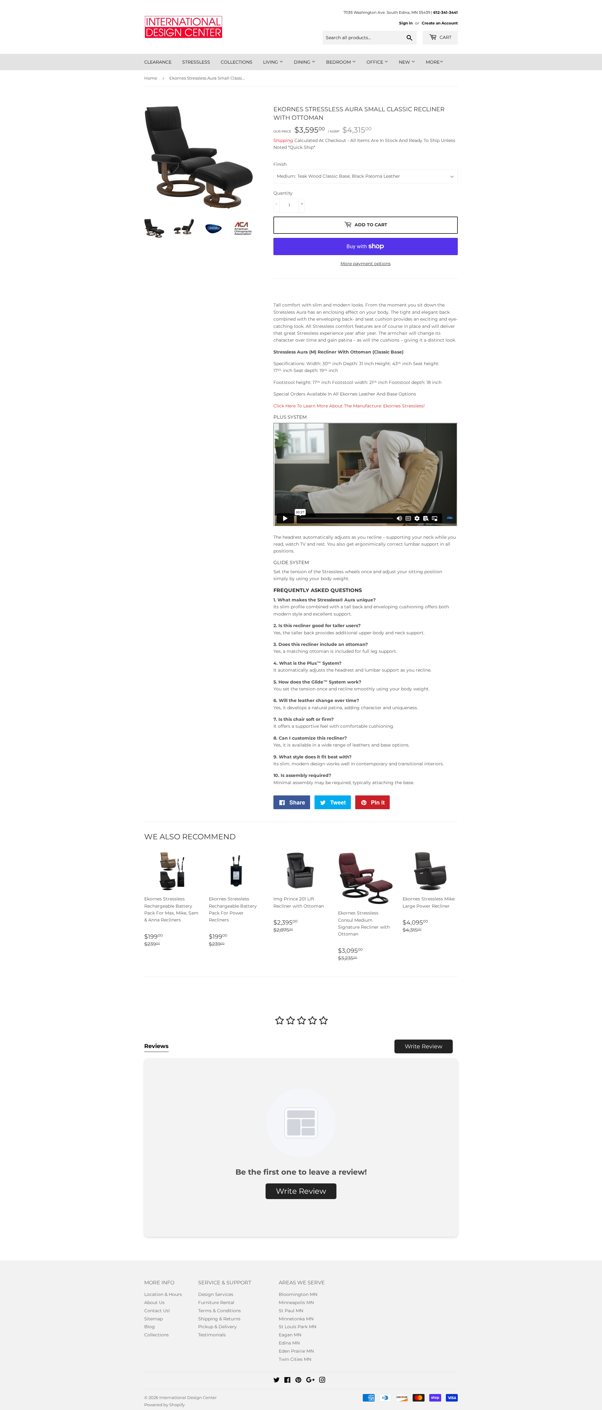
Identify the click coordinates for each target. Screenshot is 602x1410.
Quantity (283, 193)
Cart (445, 37)
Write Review (423, 1046)
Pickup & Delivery (217, 1326)
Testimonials (212, 1335)
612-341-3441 (445, 12)
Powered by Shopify (164, 1404)
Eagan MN (290, 1335)
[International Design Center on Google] (310, 1381)
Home (150, 78)
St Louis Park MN (297, 1326)
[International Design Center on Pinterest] (298, 1381)
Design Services (215, 1294)
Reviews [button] (156, 1046)
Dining (303, 62)
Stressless (196, 62)
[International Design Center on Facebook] (287, 1381)
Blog (149, 1326)
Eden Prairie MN (296, 1351)
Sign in (406, 23)
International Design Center (188, 1397)
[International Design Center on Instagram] (322, 1381)
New (405, 62)
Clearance (158, 62)
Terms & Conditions (219, 1310)
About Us (154, 1302)
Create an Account (440, 23)
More (433, 62)
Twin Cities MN (295, 1359)
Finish (280, 164)
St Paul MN (291, 1310)
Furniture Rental (216, 1302)
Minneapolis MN (296, 1302)
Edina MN (289, 1343)
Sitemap (153, 1319)
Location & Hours (163, 1294)
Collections (236, 62)
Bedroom (339, 62)
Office (375, 62)
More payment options (366, 263)
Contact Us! (157, 1310)
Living (271, 62)
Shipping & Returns (219, 1319)
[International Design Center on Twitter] (276, 1381)
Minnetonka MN (296, 1319)
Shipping (283, 140)
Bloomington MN (298, 1294)
